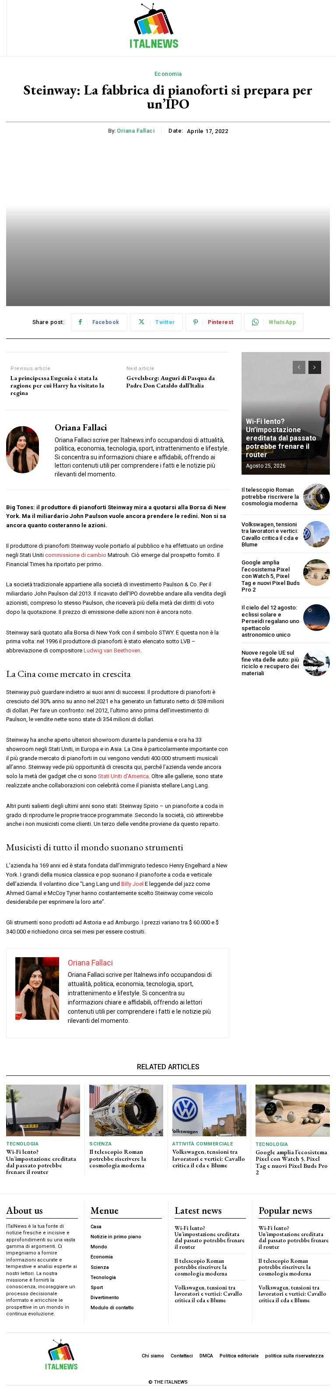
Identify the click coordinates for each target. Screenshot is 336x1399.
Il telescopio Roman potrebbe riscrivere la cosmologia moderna (270, 496)
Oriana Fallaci (135, 130)
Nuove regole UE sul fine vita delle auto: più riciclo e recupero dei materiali (270, 663)
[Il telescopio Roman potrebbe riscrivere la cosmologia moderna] (316, 496)
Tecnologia (22, 1144)
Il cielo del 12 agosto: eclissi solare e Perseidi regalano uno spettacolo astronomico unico (270, 621)
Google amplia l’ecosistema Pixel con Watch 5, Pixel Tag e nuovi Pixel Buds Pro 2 (271, 576)
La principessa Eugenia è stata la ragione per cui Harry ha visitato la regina (57, 385)
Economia (168, 73)
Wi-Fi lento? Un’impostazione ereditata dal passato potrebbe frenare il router (281, 438)
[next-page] (314, 367)
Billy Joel (132, 884)
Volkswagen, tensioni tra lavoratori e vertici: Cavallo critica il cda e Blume (270, 534)
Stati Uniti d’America (123, 776)
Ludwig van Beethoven (112, 650)
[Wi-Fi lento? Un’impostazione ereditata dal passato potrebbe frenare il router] (43, 1110)
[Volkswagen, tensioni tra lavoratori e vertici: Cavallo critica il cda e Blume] (316, 534)
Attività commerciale (202, 1144)
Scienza (100, 1144)
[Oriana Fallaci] (27, 450)
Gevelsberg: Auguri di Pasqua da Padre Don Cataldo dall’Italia (170, 381)
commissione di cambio (75, 555)
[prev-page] (299, 367)
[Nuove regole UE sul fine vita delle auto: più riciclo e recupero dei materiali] (316, 662)
